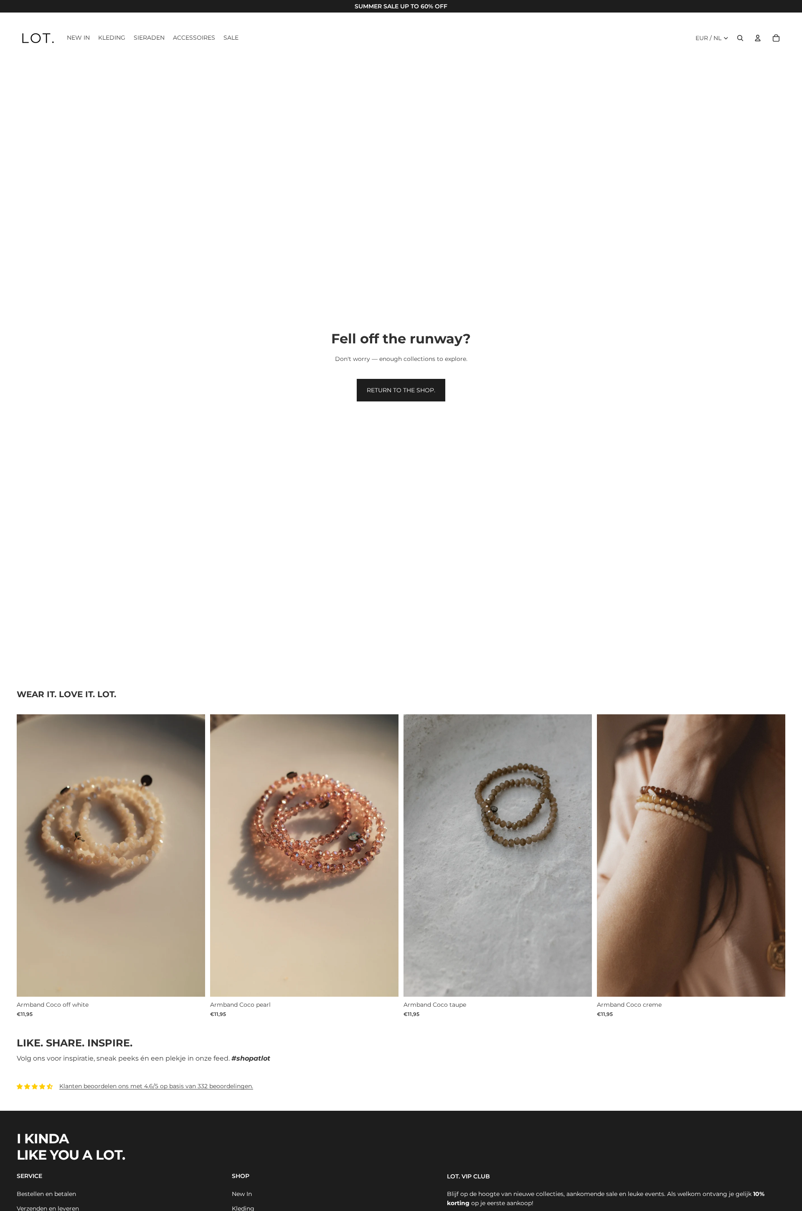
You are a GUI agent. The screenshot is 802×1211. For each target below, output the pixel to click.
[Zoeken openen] (740, 38)
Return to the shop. (401, 390)
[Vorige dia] (609, 855)
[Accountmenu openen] (758, 38)
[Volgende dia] (772, 855)
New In (242, 1194)
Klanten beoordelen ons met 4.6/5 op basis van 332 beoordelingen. (156, 1086)
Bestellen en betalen (46, 1194)
